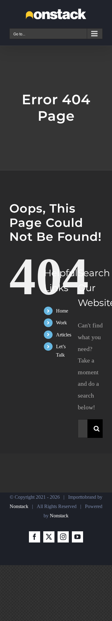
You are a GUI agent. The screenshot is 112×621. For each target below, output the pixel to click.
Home (62, 310)
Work (61, 322)
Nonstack (19, 506)
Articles (63, 334)
